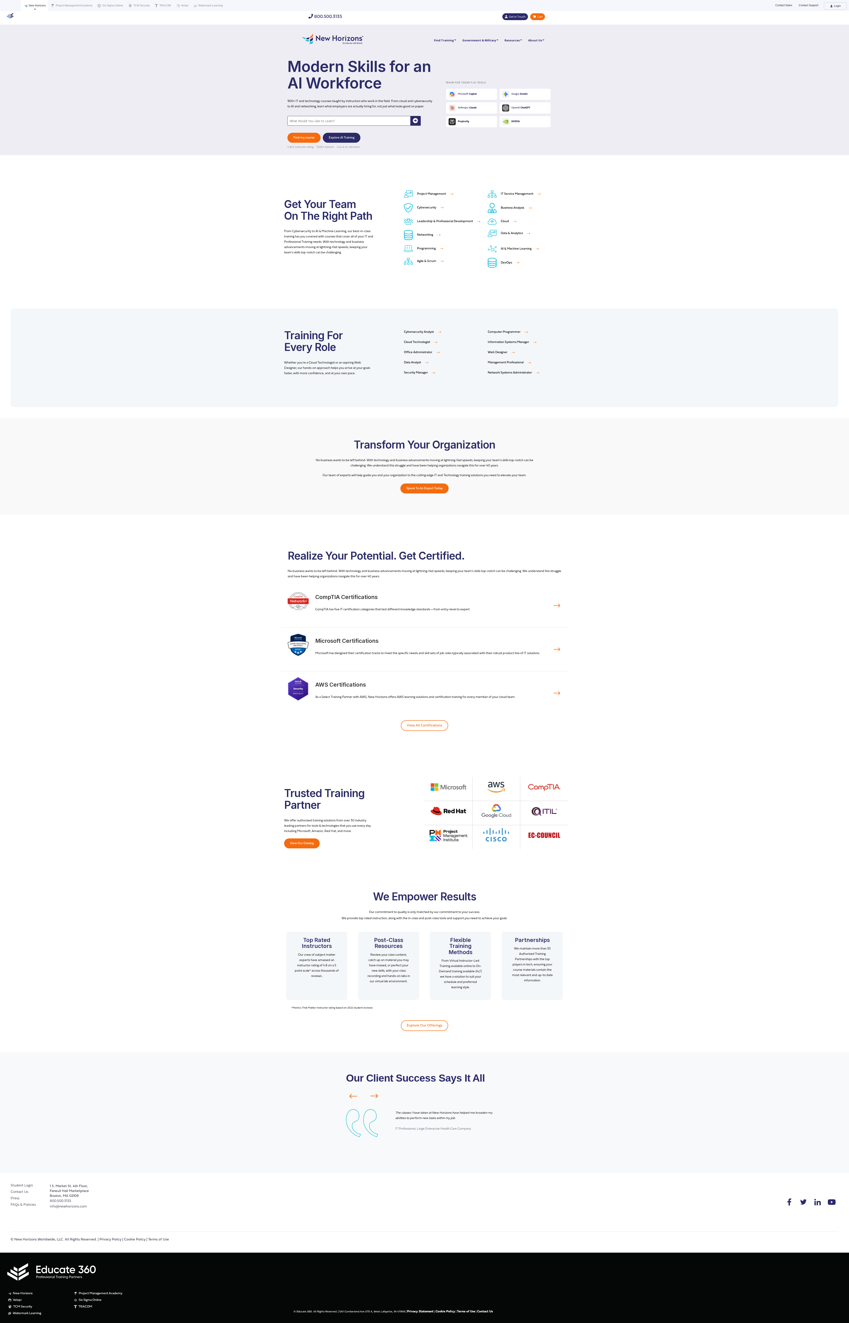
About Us (535, 40)
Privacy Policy (110, 1239)
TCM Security (141, 5)
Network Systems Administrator (510, 372)
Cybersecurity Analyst (419, 332)
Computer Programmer (504, 332)
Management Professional (506, 362)
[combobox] (349, 121)
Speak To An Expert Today (424, 488)
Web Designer (498, 352)
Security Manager (416, 372)
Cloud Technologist (417, 342)
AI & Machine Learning (516, 248)
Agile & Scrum (426, 261)
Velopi (184, 5)
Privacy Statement (420, 1311)
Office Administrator (418, 352)
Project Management (431, 194)
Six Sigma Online (112, 5)
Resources (512, 40)
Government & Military (479, 40)
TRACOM (165, 5)
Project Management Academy (73, 5)
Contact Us (19, 1192)
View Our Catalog (302, 843)
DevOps (506, 262)
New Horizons (37, 5)
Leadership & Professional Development (445, 221)
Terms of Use (158, 1239)
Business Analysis (512, 208)
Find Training (444, 40)
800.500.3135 (327, 16)
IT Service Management (517, 194)
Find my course (304, 137)
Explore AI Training (341, 137)
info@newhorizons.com (68, 1206)
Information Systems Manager (509, 342)
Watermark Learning (210, 5)
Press (15, 1198)
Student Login (22, 1185)
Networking (425, 235)
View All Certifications (424, 725)
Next (377, 1096)
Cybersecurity (426, 207)
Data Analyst (413, 362)
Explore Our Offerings (424, 1025)
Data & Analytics (512, 233)
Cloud (505, 221)
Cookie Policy (134, 1239)
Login (837, 6)
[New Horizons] (333, 38)
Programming (426, 248)
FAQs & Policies (23, 1205)
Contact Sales (783, 5)
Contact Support (808, 5)
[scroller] (841, 1317)
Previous (350, 1096)
